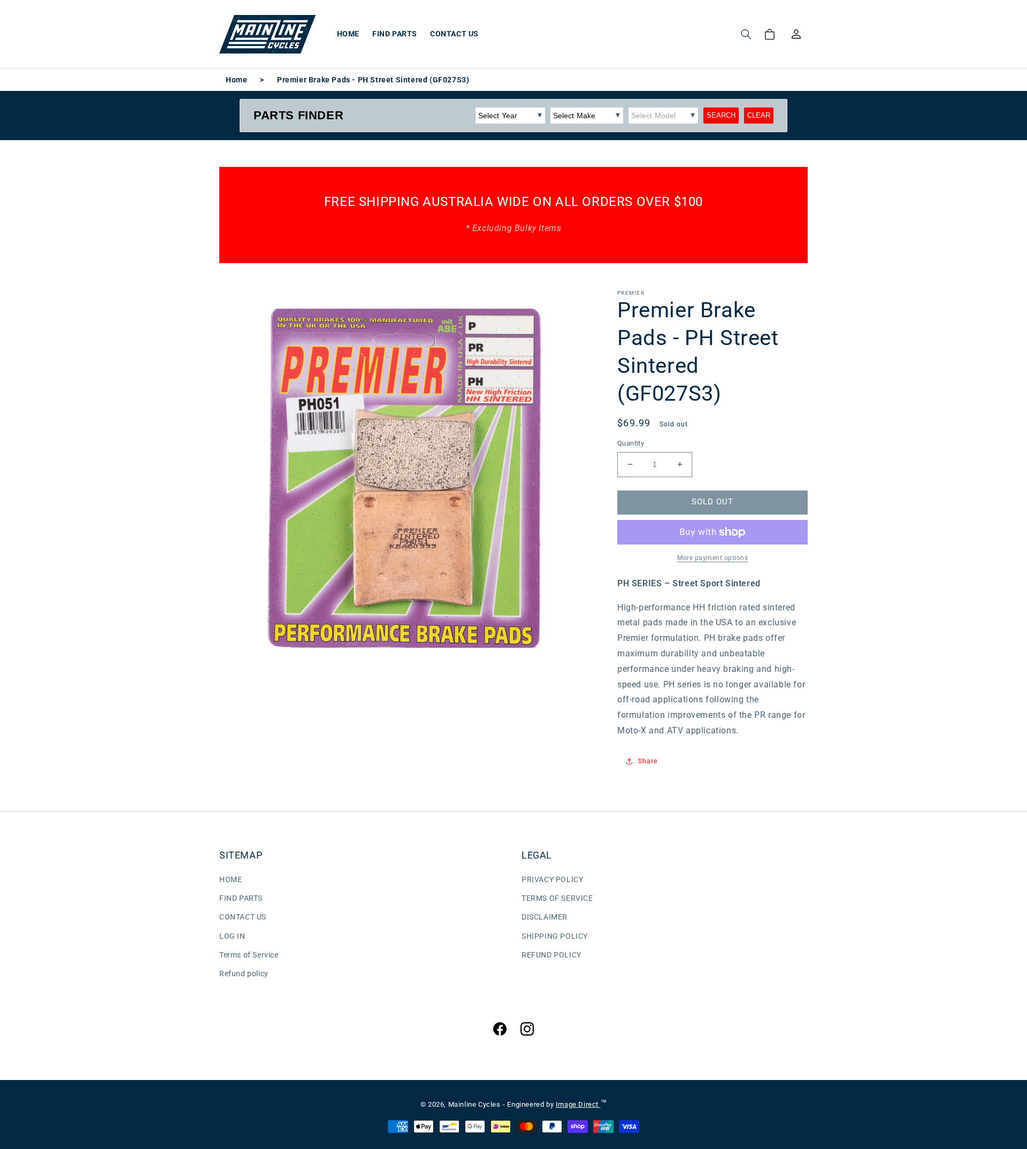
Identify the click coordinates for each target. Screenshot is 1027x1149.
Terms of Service (249, 955)
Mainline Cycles (474, 1104)
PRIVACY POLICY (552, 879)
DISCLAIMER (545, 917)
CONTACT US (242, 917)
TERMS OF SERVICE (557, 898)
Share (647, 761)
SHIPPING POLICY (555, 936)
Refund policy (244, 973)
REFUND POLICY (551, 955)
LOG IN (232, 936)
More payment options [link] (712, 558)
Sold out (712, 502)
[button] (746, 34)
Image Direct (578, 1104)
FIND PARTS (241, 898)
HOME (230, 879)
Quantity (630, 443)
